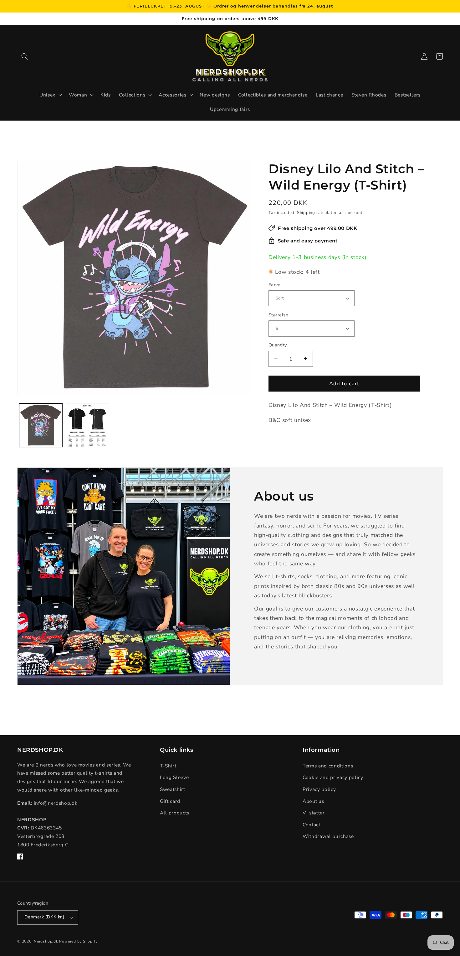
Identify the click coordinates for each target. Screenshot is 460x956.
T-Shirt (168, 765)
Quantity (277, 345)
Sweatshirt (172, 789)
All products (174, 812)
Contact (311, 824)
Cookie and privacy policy (333, 777)
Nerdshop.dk (46, 941)
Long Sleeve (174, 777)
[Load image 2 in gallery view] (87, 425)
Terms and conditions (328, 765)
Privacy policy (319, 789)
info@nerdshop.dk (56, 803)
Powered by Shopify (78, 941)
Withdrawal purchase (328, 836)
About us (313, 801)
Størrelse (278, 315)
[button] (24, 56)
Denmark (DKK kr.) (44, 917)
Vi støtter (314, 812)
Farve (274, 285)
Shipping (306, 212)
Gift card (170, 801)
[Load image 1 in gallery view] (41, 425)
